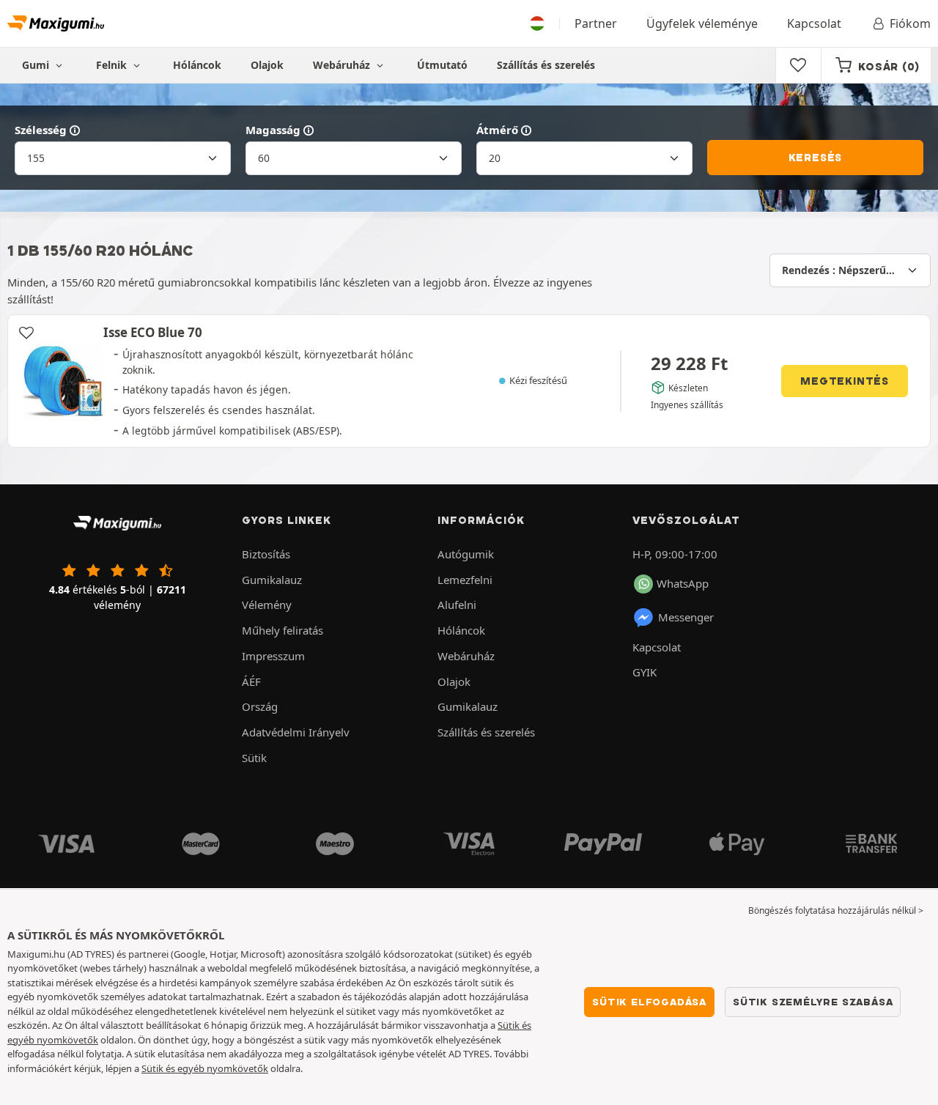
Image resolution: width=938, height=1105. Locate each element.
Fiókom (910, 23)
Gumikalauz (272, 579)
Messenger (686, 617)
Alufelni (456, 604)
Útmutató (442, 65)
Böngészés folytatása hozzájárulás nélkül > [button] (835, 910)
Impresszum (273, 655)
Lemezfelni (464, 579)
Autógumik (465, 554)
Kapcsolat (814, 23)
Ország (260, 706)
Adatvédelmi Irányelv (296, 732)
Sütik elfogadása (649, 1002)
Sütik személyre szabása (813, 1002)
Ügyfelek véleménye (702, 23)
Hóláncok (197, 65)
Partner (596, 23)
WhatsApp (683, 583)
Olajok (267, 65)
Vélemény (267, 604)
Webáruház (343, 65)
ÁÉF (251, 681)
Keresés (816, 157)
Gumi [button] (37, 65)
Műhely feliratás (282, 630)
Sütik (254, 757)
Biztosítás (266, 554)
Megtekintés (844, 381)
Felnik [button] (113, 65)
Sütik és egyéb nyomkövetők (204, 1068)
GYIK (644, 672)
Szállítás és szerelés (546, 65)
